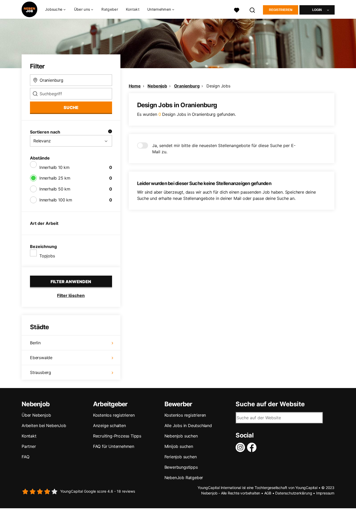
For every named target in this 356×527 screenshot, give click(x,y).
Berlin (35, 342)
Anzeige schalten (109, 425)
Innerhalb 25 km (54, 178)
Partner (29, 446)
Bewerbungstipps (181, 467)
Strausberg (40, 372)
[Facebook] (253, 447)
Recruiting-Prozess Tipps (117, 436)
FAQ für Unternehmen (113, 446)
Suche (71, 107)
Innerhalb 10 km (54, 167)
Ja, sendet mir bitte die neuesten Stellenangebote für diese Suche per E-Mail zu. (224, 148)
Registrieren (280, 10)
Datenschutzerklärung (293, 493)
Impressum (325, 493)
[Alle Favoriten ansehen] (237, 9)
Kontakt (132, 9)
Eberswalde (41, 357)
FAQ (25, 456)
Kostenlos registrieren (114, 415)
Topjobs (47, 255)
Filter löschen (71, 295)
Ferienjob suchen (180, 456)
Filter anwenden (71, 281)
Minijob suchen (178, 446)
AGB (267, 493)
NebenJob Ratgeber (183, 477)
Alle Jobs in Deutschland (188, 425)
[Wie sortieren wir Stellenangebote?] (110, 132)
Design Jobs (218, 85)
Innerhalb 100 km (55, 199)
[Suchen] (252, 9)
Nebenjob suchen (181, 436)
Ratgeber (109, 9)
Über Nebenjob (36, 415)
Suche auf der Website (270, 404)
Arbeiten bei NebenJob (44, 425)
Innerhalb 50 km (54, 189)
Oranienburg (187, 85)
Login (317, 10)
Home (135, 85)
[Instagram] (241, 447)
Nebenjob (157, 85)
